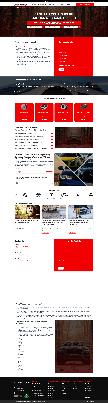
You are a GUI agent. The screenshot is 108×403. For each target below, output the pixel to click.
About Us (62, 4)
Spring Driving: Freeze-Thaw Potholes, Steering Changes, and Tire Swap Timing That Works (27, 222)
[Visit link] (22, 383)
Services (34, 4)
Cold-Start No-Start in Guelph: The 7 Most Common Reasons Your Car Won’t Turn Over (80, 222)
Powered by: (87, 395)
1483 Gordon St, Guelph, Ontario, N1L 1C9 (22, 247)
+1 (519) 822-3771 (20, 254)
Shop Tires (51, 4)
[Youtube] (91, 1)
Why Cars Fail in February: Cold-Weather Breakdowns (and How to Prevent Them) (52, 222)
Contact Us (68, 4)
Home (17, 7)
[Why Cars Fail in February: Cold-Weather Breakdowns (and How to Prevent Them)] (54, 212)
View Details (21, 119)
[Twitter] (93, 1)
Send (61, 69)
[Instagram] (88, 1)
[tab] (46, 198)
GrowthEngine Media (90, 401)
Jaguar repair (33, 46)
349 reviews (22, 170)
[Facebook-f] (86, 1)
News (16, 226)
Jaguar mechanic (22, 46)
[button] (52, 183)
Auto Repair (71, 226)
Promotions (57, 4)
